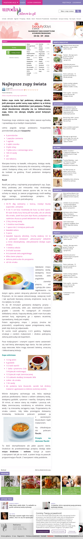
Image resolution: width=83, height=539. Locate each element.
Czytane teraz (6, 499)
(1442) (44, 62)
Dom (33, 19)
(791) (44, 67)
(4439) (44, 48)
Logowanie (76, 2)
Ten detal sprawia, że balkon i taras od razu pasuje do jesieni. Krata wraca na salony (69, 172)
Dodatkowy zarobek (61, 536)
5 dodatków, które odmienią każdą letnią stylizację (71, 180)
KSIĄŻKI (22, 2)
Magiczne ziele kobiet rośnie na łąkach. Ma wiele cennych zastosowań (30, 491)
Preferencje (72, 531)
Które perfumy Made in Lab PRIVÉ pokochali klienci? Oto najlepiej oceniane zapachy (71, 195)
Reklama (50, 536)
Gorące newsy (63, 19)
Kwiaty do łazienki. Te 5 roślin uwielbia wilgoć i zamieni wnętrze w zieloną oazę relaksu (10, 490)
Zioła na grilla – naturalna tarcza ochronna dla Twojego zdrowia (70, 94)
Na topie (72, 19)
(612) (32, 58)
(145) (44, 45)
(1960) (32, 70)
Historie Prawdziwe (42, 19)
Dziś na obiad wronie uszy (43, 470)
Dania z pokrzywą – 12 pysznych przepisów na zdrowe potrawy (69, 75)
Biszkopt (3, 470)
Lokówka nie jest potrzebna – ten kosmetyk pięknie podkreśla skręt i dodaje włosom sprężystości (71, 205)
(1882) (32, 52)
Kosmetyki (54, 19)
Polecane (5, 473)
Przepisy (22, 19)
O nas (14, 536)
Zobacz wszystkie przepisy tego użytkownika (14, 95)
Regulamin (21, 536)
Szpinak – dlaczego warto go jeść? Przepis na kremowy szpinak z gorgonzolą (70, 57)
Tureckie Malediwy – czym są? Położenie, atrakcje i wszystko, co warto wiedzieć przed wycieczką (70, 162)
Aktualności (59, 104)
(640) (32, 62)
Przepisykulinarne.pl (76, 536)
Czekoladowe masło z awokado (68, 293)
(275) (44, 69)
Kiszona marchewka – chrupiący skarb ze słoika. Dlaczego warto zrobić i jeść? (50, 491)
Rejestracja (66, 2)
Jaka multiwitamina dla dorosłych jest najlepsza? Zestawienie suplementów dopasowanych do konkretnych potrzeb (70, 110)
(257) (32, 67)
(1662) (32, 48)
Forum (79, 19)
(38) (44, 54)
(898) (44, 71)
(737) (32, 55)
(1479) (44, 51)
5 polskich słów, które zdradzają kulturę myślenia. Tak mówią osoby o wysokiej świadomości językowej (71, 490)
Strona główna (6, 536)
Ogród (16, 19)
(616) (44, 58)
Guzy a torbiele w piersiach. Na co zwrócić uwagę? (71, 128)
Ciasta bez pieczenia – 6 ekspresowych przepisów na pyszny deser (70, 66)
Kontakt (43, 536)
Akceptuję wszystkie (42, 531)
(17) (32, 65)
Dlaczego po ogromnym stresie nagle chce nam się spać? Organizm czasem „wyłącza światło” (70, 139)
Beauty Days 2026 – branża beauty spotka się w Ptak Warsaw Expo (71, 119)
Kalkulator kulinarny (14, 57)
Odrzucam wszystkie (58, 531)
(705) (32, 74)
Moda (28, 19)
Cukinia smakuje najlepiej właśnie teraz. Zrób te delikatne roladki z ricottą (70, 85)
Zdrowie (10, 19)
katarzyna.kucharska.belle (16, 90)
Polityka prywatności (33, 536)
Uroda (4, 19)
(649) (32, 45)
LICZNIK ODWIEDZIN (34, 2)
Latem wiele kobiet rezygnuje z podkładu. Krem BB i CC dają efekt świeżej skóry (71, 224)
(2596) (44, 65)
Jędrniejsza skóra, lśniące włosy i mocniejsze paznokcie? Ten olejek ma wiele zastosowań (70, 214)
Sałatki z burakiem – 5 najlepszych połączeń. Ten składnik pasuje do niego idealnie (71, 153)
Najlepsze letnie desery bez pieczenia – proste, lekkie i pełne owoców (71, 47)
